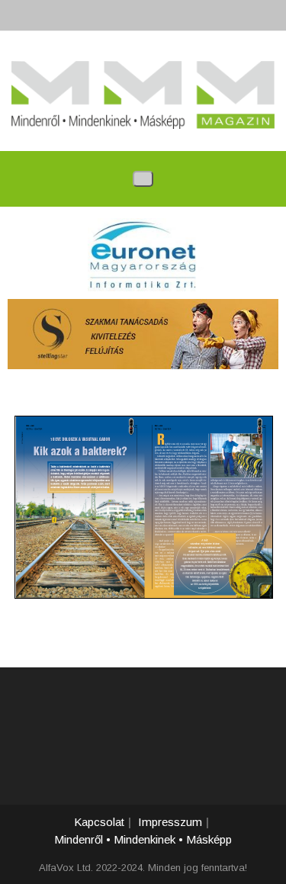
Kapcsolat (99, 821)
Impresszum (170, 821)
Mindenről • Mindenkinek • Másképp (143, 839)
